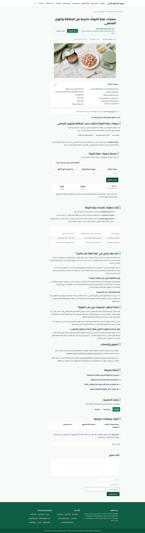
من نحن (47, 514)
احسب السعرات (72, 31)
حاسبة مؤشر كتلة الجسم (68, 522)
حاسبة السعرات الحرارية (63, 518)
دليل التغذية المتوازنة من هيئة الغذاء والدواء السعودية (83, 353)
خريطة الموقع (32, 522)
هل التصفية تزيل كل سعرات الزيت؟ (109, 101)
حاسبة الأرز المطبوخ (88, 424)
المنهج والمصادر (79, 94)
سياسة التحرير (110, 437)
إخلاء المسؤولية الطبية (44, 518)
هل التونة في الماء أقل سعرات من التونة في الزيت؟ (101, 384)
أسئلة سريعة (80, 97)
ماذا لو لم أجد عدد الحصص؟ (111, 103)
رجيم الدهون (76, 3)
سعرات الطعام (60, 31)
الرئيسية (102, 3)
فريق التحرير (101, 437)
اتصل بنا (41, 3)
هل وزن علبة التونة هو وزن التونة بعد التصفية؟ (103, 375)
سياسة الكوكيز (46, 522)
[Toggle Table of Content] (54, 85)
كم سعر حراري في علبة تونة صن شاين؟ (108, 98)
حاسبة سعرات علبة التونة (112, 92)
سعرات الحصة (112, 169)
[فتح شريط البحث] (35, 3)
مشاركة (97, 409)
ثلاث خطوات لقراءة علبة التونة (110, 95)
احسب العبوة (112, 179)
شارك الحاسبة (80, 101)
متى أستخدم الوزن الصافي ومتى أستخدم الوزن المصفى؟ (69, 91)
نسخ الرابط (107, 409)
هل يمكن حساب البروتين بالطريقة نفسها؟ (104, 389)
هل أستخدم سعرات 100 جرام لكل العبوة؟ (105, 379)
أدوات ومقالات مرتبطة (78, 104)
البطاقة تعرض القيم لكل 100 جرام (68, 162)
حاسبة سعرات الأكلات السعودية (111, 425)
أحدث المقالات (49, 3)
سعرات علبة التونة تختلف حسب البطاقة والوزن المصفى (104, 89)
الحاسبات (58, 3)
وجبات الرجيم (85, 3)
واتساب (116, 409)
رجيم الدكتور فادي (116, 3)
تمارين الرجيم (66, 3)
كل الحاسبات (67, 424)
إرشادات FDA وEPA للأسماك (89, 357)
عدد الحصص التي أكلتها (66, 169)
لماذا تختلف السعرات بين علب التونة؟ (74, 89)
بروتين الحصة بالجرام (88, 169)
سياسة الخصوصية (33, 518)
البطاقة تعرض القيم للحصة (102, 162)
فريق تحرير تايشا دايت (107, 39)
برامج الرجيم (94, 3)
